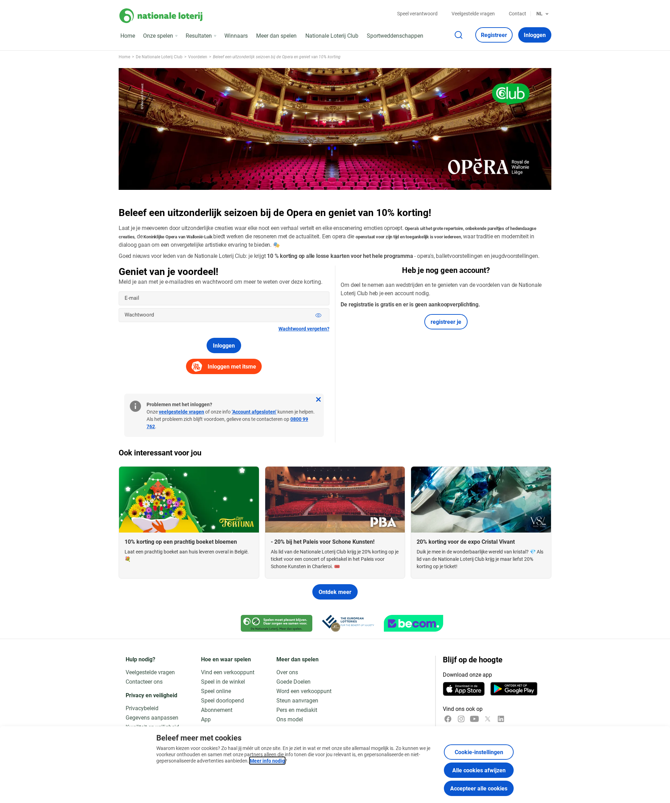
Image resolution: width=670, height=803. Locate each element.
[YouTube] (474, 719)
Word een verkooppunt (304, 690)
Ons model (289, 719)
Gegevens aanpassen (152, 717)
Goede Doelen (293, 681)
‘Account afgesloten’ (254, 411)
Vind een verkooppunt (227, 672)
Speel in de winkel (223, 681)
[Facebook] (448, 719)
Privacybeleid (142, 708)
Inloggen (224, 345)
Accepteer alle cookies (478, 788)
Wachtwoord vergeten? (303, 328)
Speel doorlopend (222, 700)
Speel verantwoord (417, 13)
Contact (517, 13)
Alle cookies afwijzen (479, 770)
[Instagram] (461, 719)
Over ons (287, 672)
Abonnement (216, 709)
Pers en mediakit (296, 709)
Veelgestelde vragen (473, 13)
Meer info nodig (267, 760)
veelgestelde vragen (181, 411)
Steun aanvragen (297, 700)
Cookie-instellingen (479, 752)
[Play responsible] (276, 623)
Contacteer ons (144, 681)
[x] (487, 719)
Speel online (216, 690)
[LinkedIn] (501, 719)
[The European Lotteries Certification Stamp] (348, 623)
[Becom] (413, 623)
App (206, 719)
